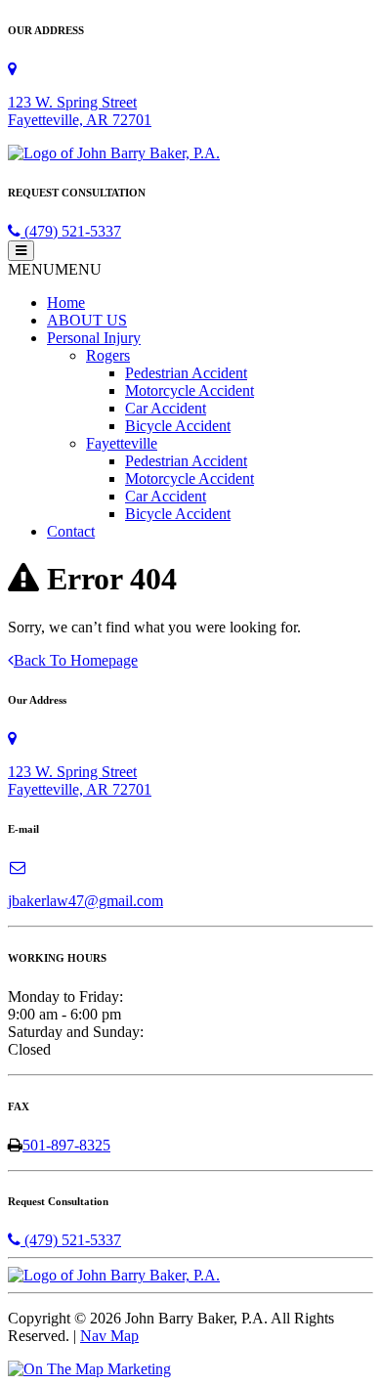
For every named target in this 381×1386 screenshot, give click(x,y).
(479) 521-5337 (71, 231)
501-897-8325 (66, 1145)
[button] (55, 269)
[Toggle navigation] (21, 250)
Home (66, 302)
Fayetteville (121, 443)
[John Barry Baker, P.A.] (114, 153)
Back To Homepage (76, 660)
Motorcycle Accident (189, 390)
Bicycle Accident (178, 425)
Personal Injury (94, 337)
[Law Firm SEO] (89, 1369)
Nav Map (109, 1335)
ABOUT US (87, 320)
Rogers (108, 355)
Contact (71, 531)
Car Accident (165, 408)
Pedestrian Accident (186, 373)
